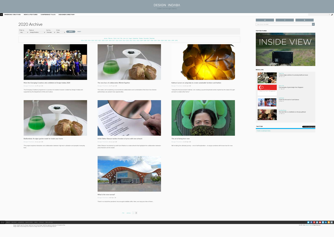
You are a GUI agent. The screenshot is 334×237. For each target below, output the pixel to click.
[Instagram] (317, 222)
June (124, 38)
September (135, 38)
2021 (99, 40)
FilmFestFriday (282, 110)
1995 (176, 40)
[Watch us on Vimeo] (323, 222)
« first (123, 213)
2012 (131, 40)
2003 (162, 40)
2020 (103, 40)
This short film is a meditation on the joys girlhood (292, 112)
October (141, 38)
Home (1, 14)
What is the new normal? (106, 194)
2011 (134, 40)
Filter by (21, 30)
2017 (113, 40)
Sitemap (41, 222)
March (115, 38)
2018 (110, 40)
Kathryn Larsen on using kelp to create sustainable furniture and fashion (196, 83)
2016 (117, 40)
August (130, 38)
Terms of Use (49, 222)
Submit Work (29, 222)
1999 (172, 40)
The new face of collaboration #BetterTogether (114, 83)
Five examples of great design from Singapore (291, 87)
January (106, 38)
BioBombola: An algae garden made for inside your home (43, 138)
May (121, 38)
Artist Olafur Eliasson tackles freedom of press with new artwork (120, 138)
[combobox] (319, 14)
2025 (85, 40)
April (118, 38)
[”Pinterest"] (304, 20)
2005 (155, 40)
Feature (31, 30)
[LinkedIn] (326, 222)
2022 (96, 40)
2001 (169, 40)
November (146, 38)
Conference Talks (48, 14)
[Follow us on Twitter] (265, 20)
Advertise (21, 222)
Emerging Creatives (13, 14)
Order (58, 30)
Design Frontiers (29, 86)
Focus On (281, 85)
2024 (89, 40)
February (110, 38)
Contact (14, 222)
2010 (138, 40)
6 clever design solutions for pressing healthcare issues (293, 75)
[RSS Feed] (329, 222)
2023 (92, 40)
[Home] (167, 6)
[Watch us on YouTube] (320, 222)
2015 (120, 40)
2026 (82, 40)
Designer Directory (67, 14)
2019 (106, 40)
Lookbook (281, 98)
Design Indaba (309, 225)
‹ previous (128, 213)
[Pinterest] (314, 222)
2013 (127, 40)
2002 (165, 40)
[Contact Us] (332, 222)
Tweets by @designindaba (263, 131)
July (127, 38)
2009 (141, 40)
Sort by (48, 30)
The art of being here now (181, 138)
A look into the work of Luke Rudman (289, 99)
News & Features (30, 14)
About (8, 222)
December (152, 38)
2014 (124, 40)
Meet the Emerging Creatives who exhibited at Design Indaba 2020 (47, 83)
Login (36, 222)
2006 (151, 40)
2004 (158, 40)
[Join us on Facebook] (285, 20)
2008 (145, 40)
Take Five (281, 73)
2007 (148, 40)
